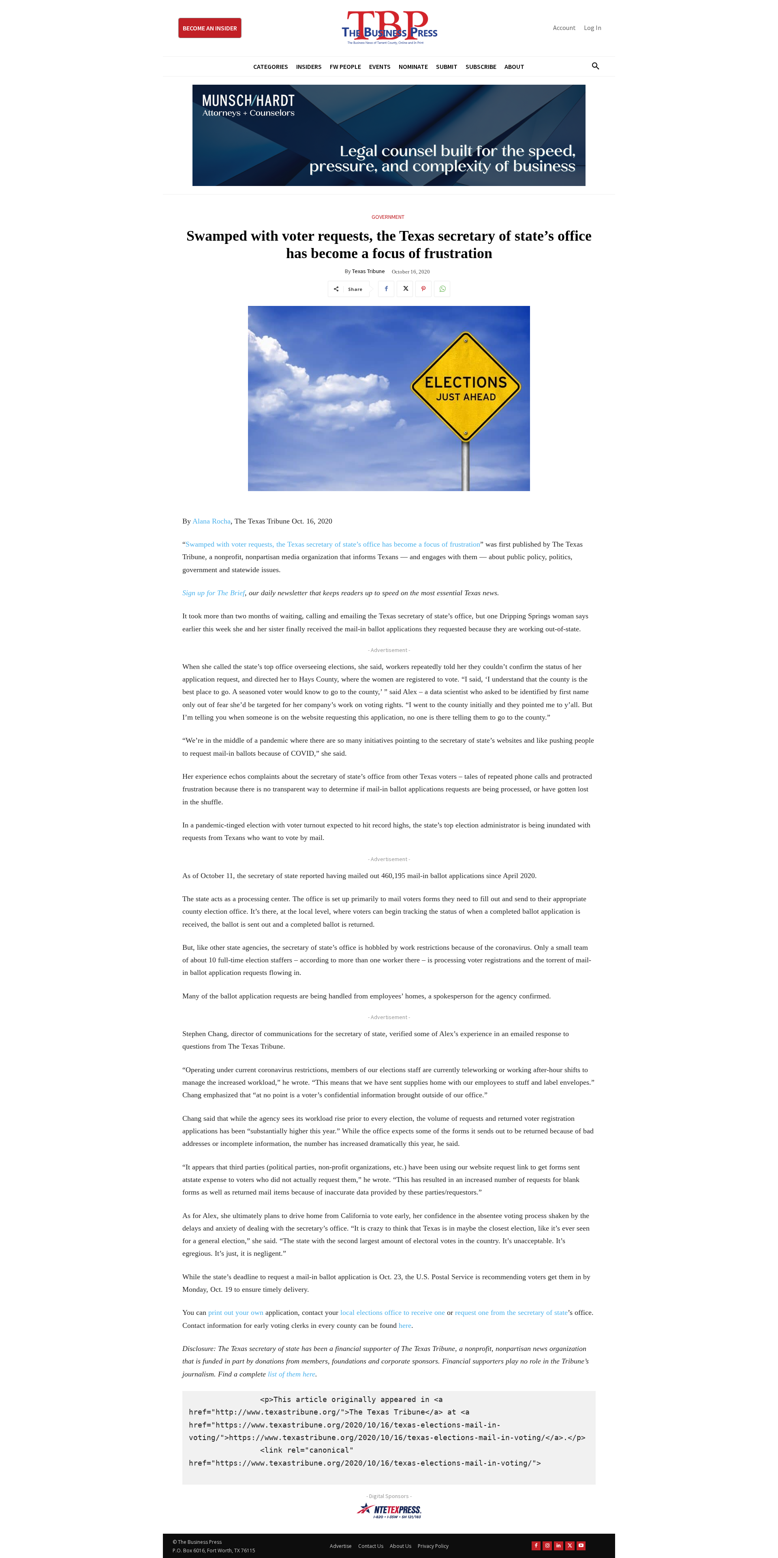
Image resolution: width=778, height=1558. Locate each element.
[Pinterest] (423, 289)
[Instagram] (547, 1546)
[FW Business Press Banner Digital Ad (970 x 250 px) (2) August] (389, 135)
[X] (405, 289)
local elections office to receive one (392, 1312)
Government (388, 216)
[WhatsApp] (442, 289)
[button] (592, 66)
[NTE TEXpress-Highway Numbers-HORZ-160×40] (389, 1510)
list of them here (291, 1374)
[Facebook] (386, 289)
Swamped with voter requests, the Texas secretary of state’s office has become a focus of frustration (333, 544)
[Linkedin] (558, 1546)
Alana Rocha (211, 521)
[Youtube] (581, 1546)
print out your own (235, 1312)
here (405, 1325)
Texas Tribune (368, 271)
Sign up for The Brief (213, 593)
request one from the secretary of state (511, 1312)
